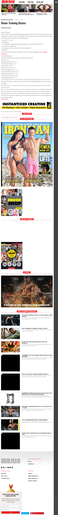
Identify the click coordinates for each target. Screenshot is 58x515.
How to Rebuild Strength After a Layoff (34, 328)
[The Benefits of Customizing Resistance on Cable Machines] (10, 355)
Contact (30, 473)
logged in (8, 117)
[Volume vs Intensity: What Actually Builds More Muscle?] (10, 325)
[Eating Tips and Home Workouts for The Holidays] (10, 352)
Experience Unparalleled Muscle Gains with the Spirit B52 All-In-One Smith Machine (37, 394)
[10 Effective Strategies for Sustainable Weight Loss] (10, 433)
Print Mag (31, 2)
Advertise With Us (32, 480)
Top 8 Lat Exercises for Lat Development (34, 419)
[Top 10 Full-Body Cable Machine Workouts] (10, 374)
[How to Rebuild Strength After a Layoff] (10, 338)
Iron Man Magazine (6, 27)
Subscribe (22, 2)
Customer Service (5, 478)
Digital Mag (39, 2)
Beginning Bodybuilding (7, 19)
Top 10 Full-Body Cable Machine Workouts (35, 374)
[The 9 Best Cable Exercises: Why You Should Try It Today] (10, 416)
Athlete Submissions (33, 476)
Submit (10, 512)
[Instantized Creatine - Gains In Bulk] (26, 108)
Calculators (31, 464)
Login (19, 111)
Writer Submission (32, 478)
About (29, 461)
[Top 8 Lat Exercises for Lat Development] (10, 430)
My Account (4, 476)
